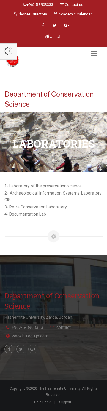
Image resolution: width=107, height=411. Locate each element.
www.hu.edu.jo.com (30, 336)
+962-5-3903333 (27, 327)
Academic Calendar (74, 14)
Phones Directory (32, 14)
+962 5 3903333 (39, 4)
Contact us (73, 4)
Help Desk (42, 402)
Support (65, 402)
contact (63, 327)
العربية (55, 36)
